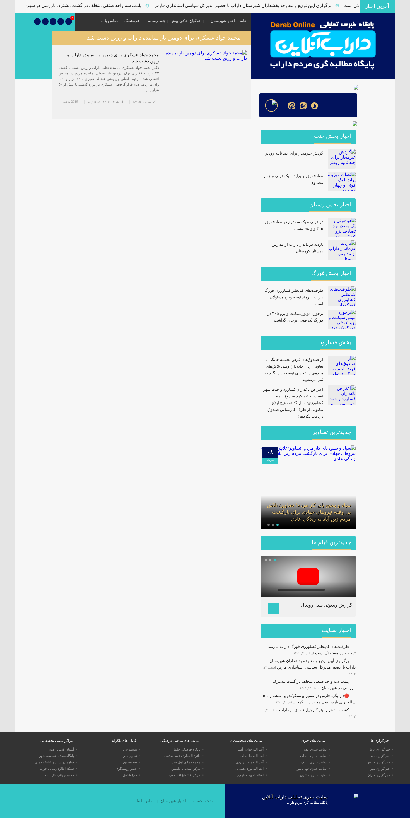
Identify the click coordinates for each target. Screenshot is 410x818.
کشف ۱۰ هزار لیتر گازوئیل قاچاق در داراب (314, 710)
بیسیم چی (130, 749)
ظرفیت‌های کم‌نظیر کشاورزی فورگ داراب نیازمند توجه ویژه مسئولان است (294, 297)
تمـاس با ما (109, 21)
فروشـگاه (131, 21)
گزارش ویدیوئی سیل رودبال (326, 605)
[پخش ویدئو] (308, 576)
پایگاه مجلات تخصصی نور (56, 756)
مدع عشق (130, 775)
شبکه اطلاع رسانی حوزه (57, 769)
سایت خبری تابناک (314, 762)
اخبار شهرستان (223, 21)
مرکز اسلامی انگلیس (185, 769)
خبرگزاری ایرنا (380, 749)
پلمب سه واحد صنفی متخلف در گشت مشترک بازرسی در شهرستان (90, 5)
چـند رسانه (157, 21)
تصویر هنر (130, 756)
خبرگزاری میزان (378, 775)
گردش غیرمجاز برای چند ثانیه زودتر (294, 153)
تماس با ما (145, 801)
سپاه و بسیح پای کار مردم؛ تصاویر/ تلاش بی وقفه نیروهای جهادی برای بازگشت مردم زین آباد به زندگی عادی (309, 512)
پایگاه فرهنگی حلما (187, 749)
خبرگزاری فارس (378, 762)
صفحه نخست (204, 801)
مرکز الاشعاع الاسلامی (184, 775)
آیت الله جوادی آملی (250, 749)
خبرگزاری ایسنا (379, 756)
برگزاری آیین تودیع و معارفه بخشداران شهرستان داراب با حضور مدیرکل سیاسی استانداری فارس (253, 5)
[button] (277, 525)
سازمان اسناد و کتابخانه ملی (54, 762)
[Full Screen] (346, 589)
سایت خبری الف (315, 749)
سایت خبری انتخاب (313, 756)
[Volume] (332, 589)
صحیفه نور (129, 762)
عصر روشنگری (126, 769)
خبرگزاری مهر (380, 769)
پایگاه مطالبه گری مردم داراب (307, 803)
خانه (243, 21)
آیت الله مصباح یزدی (250, 762)
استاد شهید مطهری (250, 775)
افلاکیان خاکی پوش (186, 21)
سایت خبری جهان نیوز (311, 769)
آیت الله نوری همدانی (249, 769)
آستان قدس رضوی (61, 749)
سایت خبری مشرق (313, 775)
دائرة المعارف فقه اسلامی (182, 756)
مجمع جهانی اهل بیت (186, 762)
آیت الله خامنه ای (252, 756)
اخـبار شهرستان (173, 801)
